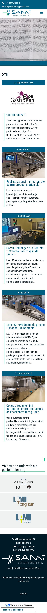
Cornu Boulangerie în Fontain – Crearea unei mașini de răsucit (24, 251)
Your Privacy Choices (21, 605)
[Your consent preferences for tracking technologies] (44, 459)
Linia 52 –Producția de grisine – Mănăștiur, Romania (25, 326)
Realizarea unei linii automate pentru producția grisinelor (25, 183)
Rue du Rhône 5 (23, 542)
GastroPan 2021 (16, 115)
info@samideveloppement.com (17, 7)
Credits (23, 593)
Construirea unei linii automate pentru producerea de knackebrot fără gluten (24, 409)
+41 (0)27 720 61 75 (12, 3)
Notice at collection (13, 609)
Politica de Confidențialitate (15, 577)
